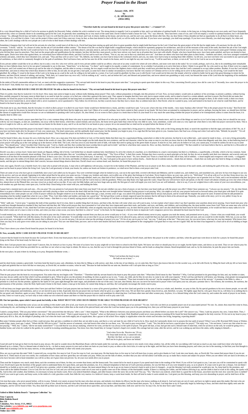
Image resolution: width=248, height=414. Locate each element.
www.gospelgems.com (42, 406)
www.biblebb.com (20, 406)
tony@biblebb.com (14, 408)
